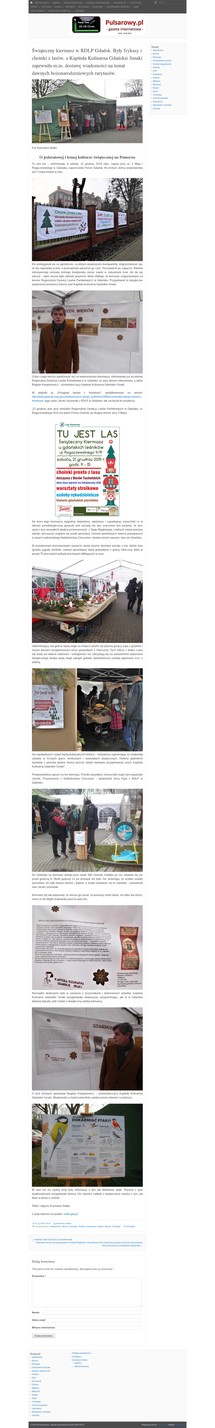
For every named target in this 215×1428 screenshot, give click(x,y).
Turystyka (136, 3)
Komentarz (39, 1276)
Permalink (130, 1226)
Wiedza (78, 1363)
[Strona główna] (31, 2)
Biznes (56, 3)
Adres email (38, 1320)
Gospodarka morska (118, 7)
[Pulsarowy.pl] (107, 34)
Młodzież (98, 7)
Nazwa (35, 1312)
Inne (136, 7)
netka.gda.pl (70, 1214)
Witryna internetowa (43, 1327)
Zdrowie (79, 11)
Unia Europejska (73, 3)
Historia (70, 7)
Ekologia (84, 7)
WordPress (162, 1425)
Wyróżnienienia (82, 1366)
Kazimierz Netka (63, 1223)
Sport (34, 7)
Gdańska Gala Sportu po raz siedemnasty (52, 1239)
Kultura (46, 7)
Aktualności (42, 3)
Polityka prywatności (81, 1353)
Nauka (58, 7)
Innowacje (120, 3)
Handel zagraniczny (98, 3)
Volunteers (38, 11)
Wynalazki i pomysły (59, 11)
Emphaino (179, 1425)
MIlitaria (156, 81)
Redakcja (76, 1357)
